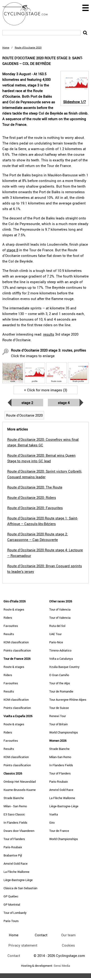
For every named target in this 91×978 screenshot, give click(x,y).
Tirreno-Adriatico (60, 650)
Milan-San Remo (60, 757)
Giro (52, 822)
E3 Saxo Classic (14, 814)
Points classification (17, 650)
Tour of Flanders (14, 839)
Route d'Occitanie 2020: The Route (34, 487)
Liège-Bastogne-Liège (18, 880)
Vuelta (53, 814)
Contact (13, 955)
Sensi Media (62, 966)
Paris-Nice (56, 642)
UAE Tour (55, 634)
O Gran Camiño (59, 675)
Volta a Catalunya (61, 658)
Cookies (68, 945)
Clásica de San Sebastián (20, 888)
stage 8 (12, 250)
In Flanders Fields (15, 822)
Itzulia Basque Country (64, 667)
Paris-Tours (11, 921)
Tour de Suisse (59, 708)
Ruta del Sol (57, 626)
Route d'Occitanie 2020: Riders (31, 497)
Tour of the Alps (59, 683)
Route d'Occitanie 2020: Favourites (35, 507)
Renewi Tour (57, 716)
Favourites (11, 626)
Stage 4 (64, 402)
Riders (8, 617)
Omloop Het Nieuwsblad (20, 781)
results (48, 334)
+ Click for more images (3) (45, 390)
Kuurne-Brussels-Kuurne (20, 790)
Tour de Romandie (61, 691)
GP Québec (11, 896)
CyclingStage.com (28, 13)
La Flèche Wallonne (16, 872)
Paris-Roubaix (13, 847)
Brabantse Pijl (13, 855)
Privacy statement (22, 945)
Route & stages (14, 609)
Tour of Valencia (59, 609)
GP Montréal (12, 904)
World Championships (63, 732)
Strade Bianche (14, 798)
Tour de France (59, 831)
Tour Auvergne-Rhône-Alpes (67, 699)
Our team (68, 935)
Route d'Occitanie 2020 (24, 415)
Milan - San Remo (15, 806)
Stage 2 (27, 402)
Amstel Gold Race (16, 863)
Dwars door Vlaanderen (19, 831)
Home (5, 47)
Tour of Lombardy (15, 913)
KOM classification (16, 642)
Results (9, 634)
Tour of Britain (58, 724)
